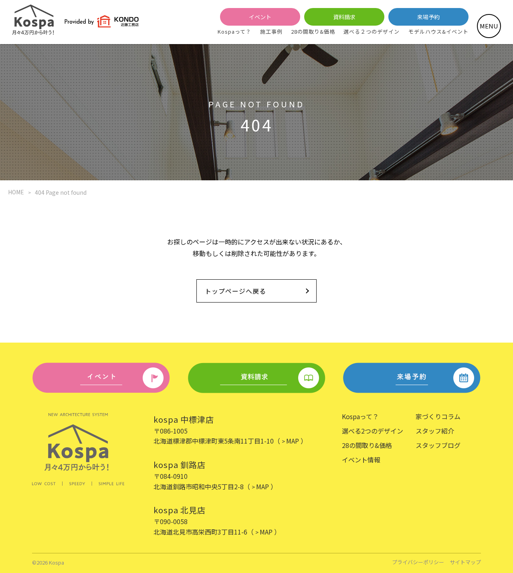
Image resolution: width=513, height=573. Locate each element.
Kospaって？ (234, 31)
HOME (16, 192)
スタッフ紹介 (435, 431)
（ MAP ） (290, 441)
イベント (260, 17)
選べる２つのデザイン (371, 31)
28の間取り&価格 (313, 31)
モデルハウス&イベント (438, 31)
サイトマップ (465, 562)
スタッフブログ (438, 445)
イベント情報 (361, 459)
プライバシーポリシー (418, 562)
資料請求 (344, 17)
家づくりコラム (438, 416)
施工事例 (271, 31)
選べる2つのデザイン (372, 431)
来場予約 (428, 17)
